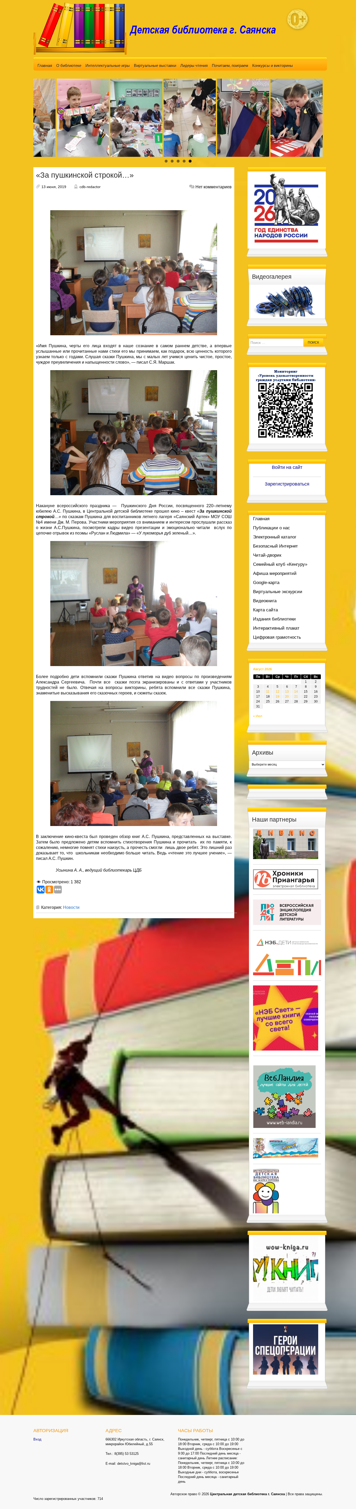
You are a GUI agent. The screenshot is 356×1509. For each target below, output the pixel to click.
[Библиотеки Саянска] (285, 844)
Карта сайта (265, 609)
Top (343, 1496)
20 (287, 696)
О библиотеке (68, 65)
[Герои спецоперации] (285, 1349)
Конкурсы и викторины (272, 65)
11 (267, 691)
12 (277, 691)
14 (296, 691)
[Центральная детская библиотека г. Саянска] (158, 28)
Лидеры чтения (194, 65)
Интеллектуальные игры (107, 65)
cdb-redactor (90, 187)
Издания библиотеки (274, 619)
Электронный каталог (274, 537)
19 (277, 696)
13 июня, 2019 (53, 187)
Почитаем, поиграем (230, 65)
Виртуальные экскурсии (277, 591)
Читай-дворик (267, 555)
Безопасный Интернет (275, 546)
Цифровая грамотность (277, 637)
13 (287, 691)
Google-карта (266, 582)
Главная (45, 65)
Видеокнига (265, 600)
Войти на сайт (287, 467)
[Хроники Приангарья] (285, 879)
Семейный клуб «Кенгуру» (280, 564)
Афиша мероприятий (275, 573)
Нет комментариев (213, 187)
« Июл (257, 716)
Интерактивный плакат (276, 628)
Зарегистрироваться (287, 484)
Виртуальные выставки (155, 65)
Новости (71, 907)
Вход (37, 1439)
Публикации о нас (271, 527)
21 (296, 696)
